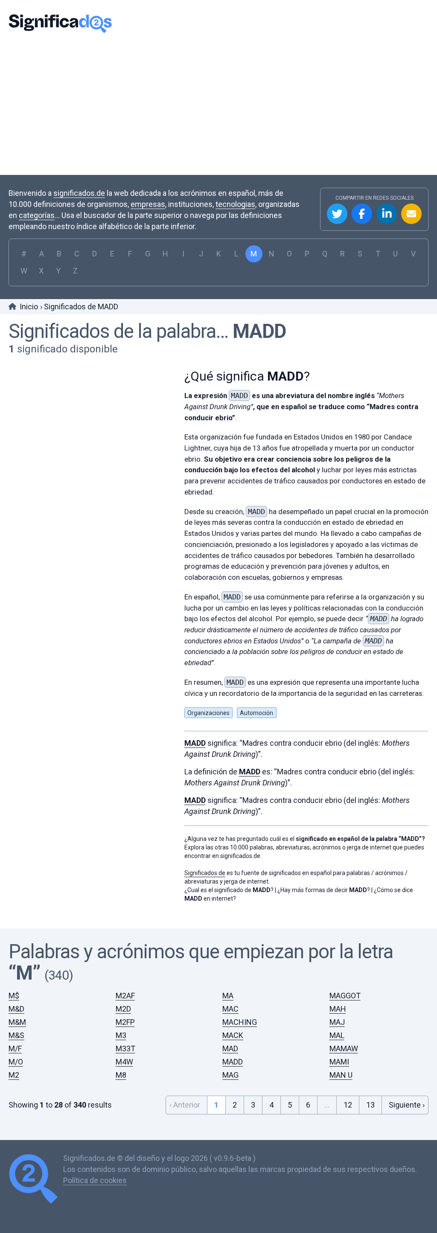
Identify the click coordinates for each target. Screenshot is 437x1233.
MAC (230, 1008)
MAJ (337, 1022)
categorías (37, 215)
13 (370, 1104)
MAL (336, 1035)
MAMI (339, 1061)
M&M (17, 1022)
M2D (123, 1008)
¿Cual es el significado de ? (229, 890)
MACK (232, 1035)
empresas (148, 204)
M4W (124, 1061)
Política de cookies (95, 1180)
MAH (337, 1008)
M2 (14, 1074)
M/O (16, 1061)
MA (227, 995)
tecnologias (235, 204)
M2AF (125, 995)
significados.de (79, 193)
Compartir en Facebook (362, 214)
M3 (121, 1035)
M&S (16, 1035)
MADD (259, 331)
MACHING (239, 1022)
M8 (121, 1074)
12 (348, 1104)
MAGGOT (345, 995)
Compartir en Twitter (337, 214)
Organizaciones (208, 713)
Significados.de (60, 23)
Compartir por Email (411, 214)
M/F (15, 1048)
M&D (16, 1008)
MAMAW (343, 1048)
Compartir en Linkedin (386, 214)
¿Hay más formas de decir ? (323, 890)
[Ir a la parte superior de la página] (36, 1180)
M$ (14, 995)
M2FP (125, 1022)
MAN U (341, 1074)
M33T (125, 1048)
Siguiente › (407, 1104)
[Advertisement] (218, 104)
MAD (230, 1048)
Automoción (256, 713)
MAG (230, 1074)
